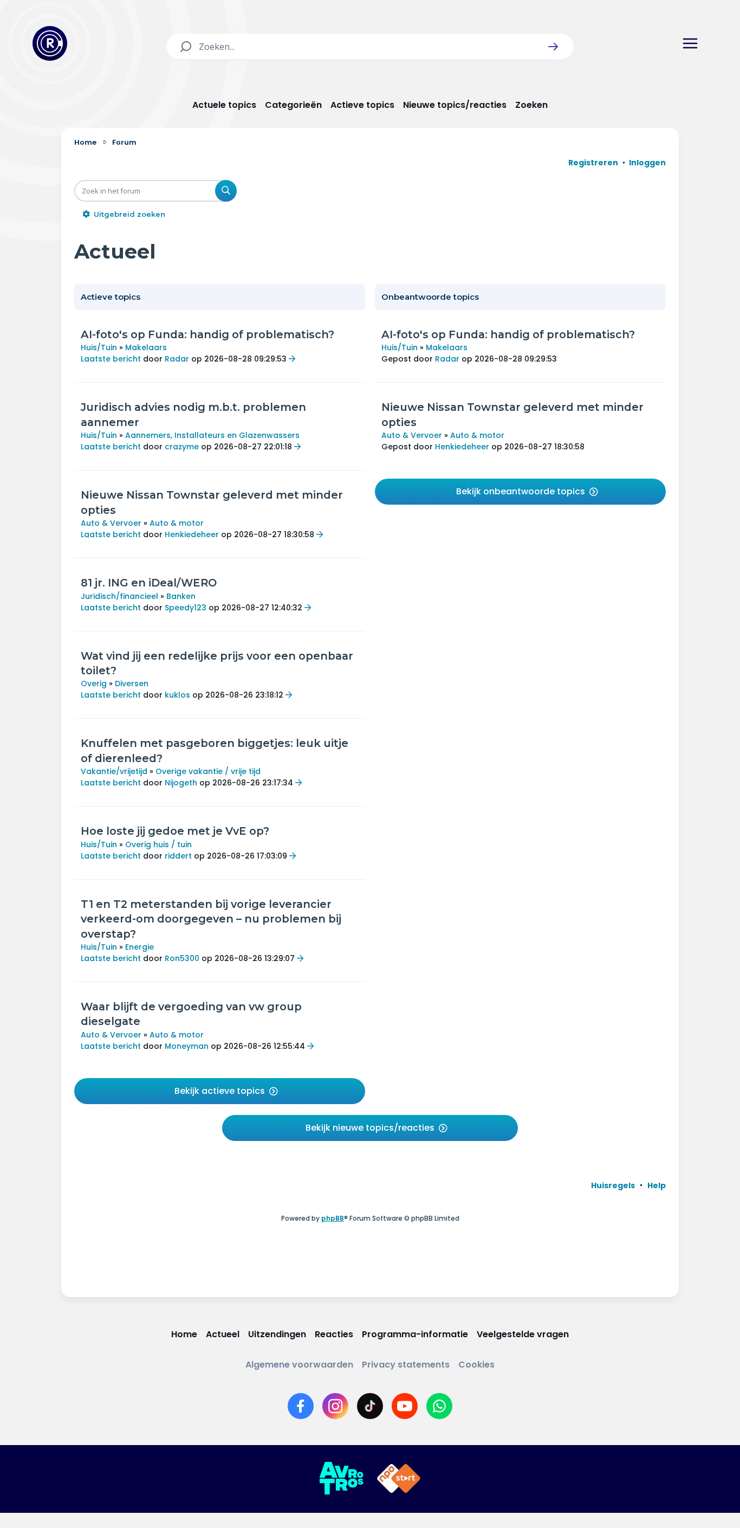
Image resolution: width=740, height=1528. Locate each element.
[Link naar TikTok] (370, 1406)
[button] (553, 46)
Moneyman (187, 1046)
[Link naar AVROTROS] (341, 1478)
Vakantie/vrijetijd (114, 771)
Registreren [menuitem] (593, 162)
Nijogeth (181, 782)
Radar (177, 358)
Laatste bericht (111, 358)
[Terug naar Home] (50, 43)
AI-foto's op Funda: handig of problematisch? (207, 334)
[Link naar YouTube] (405, 1406)
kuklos (177, 694)
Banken (181, 596)
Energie (139, 947)
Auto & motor (177, 523)
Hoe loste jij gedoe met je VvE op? (175, 830)
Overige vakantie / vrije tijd (208, 771)
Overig (94, 683)
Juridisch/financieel (119, 596)
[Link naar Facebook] (301, 1406)
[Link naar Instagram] (335, 1406)
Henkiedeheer (192, 534)
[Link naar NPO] (399, 1478)
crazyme (182, 446)
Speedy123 (185, 607)
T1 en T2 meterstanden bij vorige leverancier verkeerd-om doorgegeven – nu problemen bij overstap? (211, 919)
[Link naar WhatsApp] (439, 1406)
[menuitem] (613, 1185)
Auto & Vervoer (111, 523)
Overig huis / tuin (158, 844)
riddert (178, 855)
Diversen (131, 683)
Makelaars (146, 347)
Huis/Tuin (99, 347)
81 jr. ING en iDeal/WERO (149, 582)
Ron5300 (182, 958)
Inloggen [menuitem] (647, 162)
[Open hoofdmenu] (690, 43)
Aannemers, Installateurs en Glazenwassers (212, 435)
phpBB (332, 1218)
